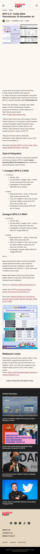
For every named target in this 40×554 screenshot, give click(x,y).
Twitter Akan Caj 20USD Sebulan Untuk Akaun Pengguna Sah (19, 503)
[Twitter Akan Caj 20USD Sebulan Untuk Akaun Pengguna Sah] (20, 490)
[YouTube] (29, 523)
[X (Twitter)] (16, 385)
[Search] (37, 5)
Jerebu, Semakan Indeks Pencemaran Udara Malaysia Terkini (18, 419)
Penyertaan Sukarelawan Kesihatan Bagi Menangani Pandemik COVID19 (17, 447)
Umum (27, 21)
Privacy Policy (8, 536)
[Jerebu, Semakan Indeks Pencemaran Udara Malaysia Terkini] (20, 406)
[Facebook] (10, 385)
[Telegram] (23, 385)
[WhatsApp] (30, 385)
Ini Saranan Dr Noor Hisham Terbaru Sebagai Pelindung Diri (18, 475)
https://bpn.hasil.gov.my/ (16, 114)
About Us (6, 530)
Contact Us (7, 533)
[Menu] (3, 5)
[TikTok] (24, 523)
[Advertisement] (20, 67)
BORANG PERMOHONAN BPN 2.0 (23, 285)
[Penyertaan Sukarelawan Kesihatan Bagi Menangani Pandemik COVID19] (20, 434)
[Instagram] (15, 523)
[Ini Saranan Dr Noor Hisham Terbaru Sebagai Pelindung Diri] (20, 462)
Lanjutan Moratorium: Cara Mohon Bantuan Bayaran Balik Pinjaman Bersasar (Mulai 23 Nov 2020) (19, 299)
